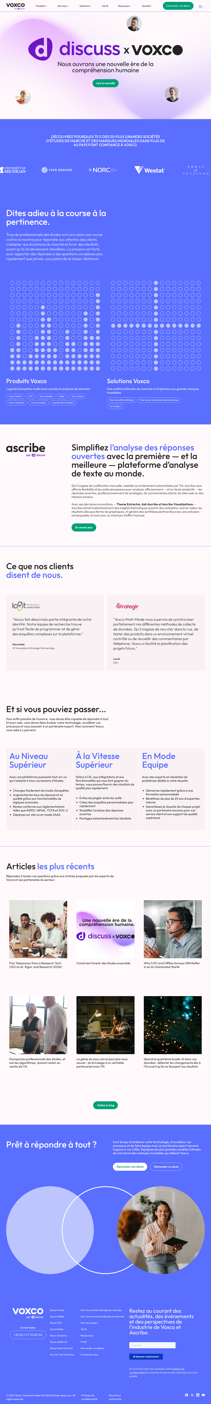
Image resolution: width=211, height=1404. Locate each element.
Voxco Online (15, 396)
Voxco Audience (16, 402)
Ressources (87, 1335)
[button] (42, 6)
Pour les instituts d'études (122, 400)
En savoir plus (84, 527)
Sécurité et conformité (115, 1397)
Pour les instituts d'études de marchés (101, 1310)
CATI (30, 396)
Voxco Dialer (57, 1329)
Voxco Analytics (38, 402)
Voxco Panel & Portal (61, 1348)
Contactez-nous (89, 1354)
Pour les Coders (89, 1322)
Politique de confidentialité (89, 1397)
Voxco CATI (56, 1322)
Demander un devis (166, 1166)
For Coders (115, 406)
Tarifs (105, 5)
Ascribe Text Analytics (63, 402)
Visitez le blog (105, 1105)
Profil (84, 1341)
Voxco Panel (77, 396)
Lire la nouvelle (105, 83)
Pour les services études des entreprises (159, 400)
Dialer (62, 396)
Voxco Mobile (46, 396)
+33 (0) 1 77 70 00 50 (28, 1335)
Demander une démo (178, 5)
